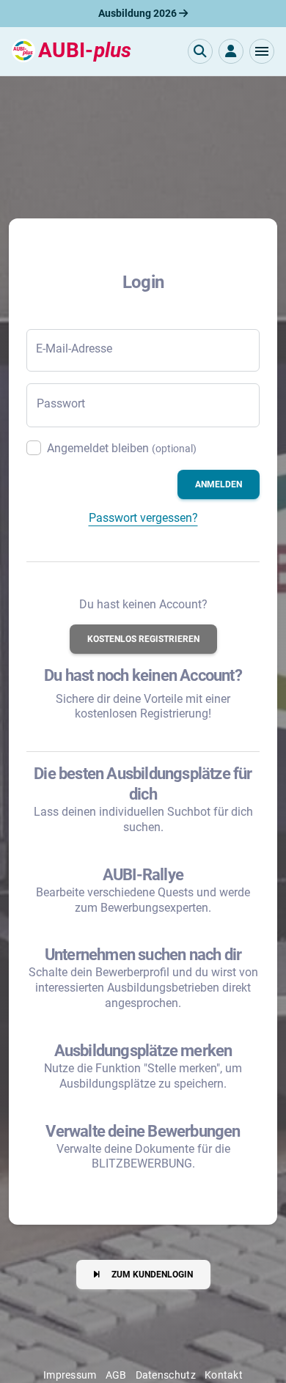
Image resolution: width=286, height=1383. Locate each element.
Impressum (70, 1375)
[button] (261, 51)
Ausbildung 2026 (138, 13)
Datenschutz (166, 1375)
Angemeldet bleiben (122, 448)
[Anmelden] (231, 51)
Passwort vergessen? (143, 518)
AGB (116, 1375)
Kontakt (224, 1375)
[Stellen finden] (200, 51)
